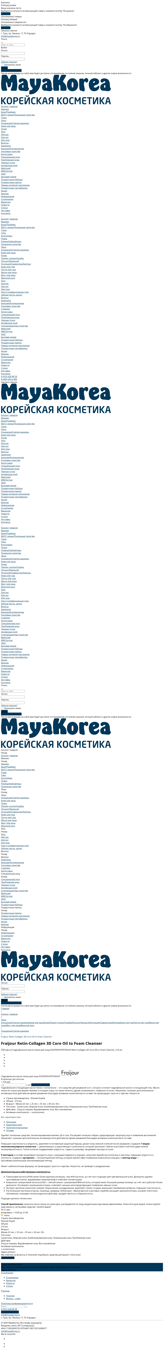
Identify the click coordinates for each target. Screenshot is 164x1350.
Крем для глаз (8, 266)
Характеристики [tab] (14, 1124)
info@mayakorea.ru (10, 36)
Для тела (5, 140)
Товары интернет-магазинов (15, 185)
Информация (7, 356)
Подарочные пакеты (11, 182)
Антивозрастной (9, 165)
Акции (4, 351)
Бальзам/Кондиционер (12, 148)
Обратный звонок (10, 1312)
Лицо (3, 120)
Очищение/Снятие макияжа (15, 123)
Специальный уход (10, 157)
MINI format (7, 171)
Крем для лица (8, 126)
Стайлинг (5, 309)
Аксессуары (7, 154)
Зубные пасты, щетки (11, 295)
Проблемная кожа (10, 159)
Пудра (4, 238)
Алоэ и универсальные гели (15, 292)
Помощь (5, 1291)
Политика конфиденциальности (17, 1303)
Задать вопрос (7, 1258)
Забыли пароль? (9, 61)
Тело (3, 131)
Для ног (5, 137)
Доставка (5, 370)
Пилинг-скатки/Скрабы (12, 258)
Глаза (4, 117)
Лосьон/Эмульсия (10, 261)
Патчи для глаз (8, 269)
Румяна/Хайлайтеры (11, 241)
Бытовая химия (8, 176)
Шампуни (6, 145)
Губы (3, 233)
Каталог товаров (9, 219)
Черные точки (8, 162)
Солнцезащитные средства (14, 325)
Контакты (5, 373)
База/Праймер (8, 112)
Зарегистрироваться (11, 70)
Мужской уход (8, 278)
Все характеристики (11, 1117)
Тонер (4, 129)
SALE (3, 174)
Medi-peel (6, 168)
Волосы (5, 143)
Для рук (5, 134)
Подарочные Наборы (12, 179)
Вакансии (6, 202)
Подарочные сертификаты (14, 188)
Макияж (5, 109)
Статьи (4, 207)
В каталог (5, 13)
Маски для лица (9, 272)
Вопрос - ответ (13, 1298)
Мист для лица (8, 275)
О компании (7, 199)
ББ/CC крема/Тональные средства (18, 114)
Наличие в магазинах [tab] (17, 1127)
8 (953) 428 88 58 (9, 376)
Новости (5, 204)
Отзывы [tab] (10, 1130)
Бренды (5, 354)
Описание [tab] (11, 1122)
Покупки (10, 1295)
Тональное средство (11, 244)
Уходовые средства (10, 151)
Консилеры (6, 235)
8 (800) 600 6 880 (9, 379)
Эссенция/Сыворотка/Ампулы (16, 264)
